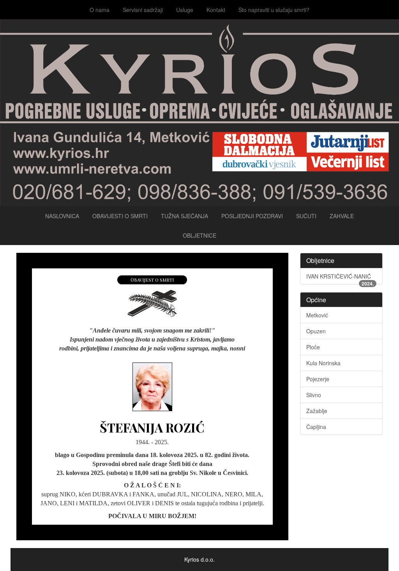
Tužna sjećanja (184, 216)
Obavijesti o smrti (120, 216)
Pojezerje (317, 379)
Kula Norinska (323, 363)
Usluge (184, 10)
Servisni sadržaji (143, 10)
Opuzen (316, 331)
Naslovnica (62, 216)
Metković (317, 315)
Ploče (313, 347)
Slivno (313, 395)
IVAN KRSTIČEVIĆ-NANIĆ (340, 278)
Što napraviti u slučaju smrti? (273, 10)
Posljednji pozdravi (252, 216)
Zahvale (342, 216)
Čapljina (316, 427)
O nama (99, 10)
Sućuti (306, 216)
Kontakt (216, 10)
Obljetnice (199, 235)
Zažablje (316, 411)
